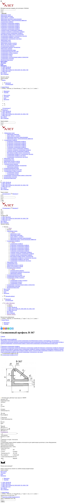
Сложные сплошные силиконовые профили (46, 349)
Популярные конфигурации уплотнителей (28, 350)
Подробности (4, 432)
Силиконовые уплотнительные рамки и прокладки (18, 343)
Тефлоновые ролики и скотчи (39, 340)
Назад (10, 228)
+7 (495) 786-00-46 (6, 67)
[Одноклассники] (4, 328)
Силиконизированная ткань (25, 342)
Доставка (3, 473)
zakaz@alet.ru (5, 87)
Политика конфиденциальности (11, 497)
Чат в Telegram (4, 74)
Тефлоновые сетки (16, 340)
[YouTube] (4, 105)
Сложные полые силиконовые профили (24, 349)
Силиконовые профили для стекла (12, 352)
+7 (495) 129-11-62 (14, 70)
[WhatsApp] (8, 328)
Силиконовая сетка (26, 340)
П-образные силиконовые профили (48, 347)
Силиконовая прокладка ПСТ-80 (42, 342)
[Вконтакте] (4, 103)
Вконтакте (6, 91)
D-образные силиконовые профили (29, 347)
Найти (2, 501)
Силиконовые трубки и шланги (18, 280)
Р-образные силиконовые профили (10, 347)
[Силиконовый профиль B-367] (9, 354)
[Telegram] (13, 328)
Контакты (3, 475)
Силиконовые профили (16, 243)
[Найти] (2, 12)
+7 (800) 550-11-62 (5, 71)
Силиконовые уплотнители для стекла (32, 352)
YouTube (6, 92)
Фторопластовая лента (52, 343)
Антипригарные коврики (17, 270)
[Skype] (10, 328)
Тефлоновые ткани (15, 233)
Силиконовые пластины (39, 343)
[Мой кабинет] (1, 210)
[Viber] (6, 328)
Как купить (4, 471)
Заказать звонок (11, 314)
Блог (2, 474)
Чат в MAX (4, 72)
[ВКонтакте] (2, 328)
